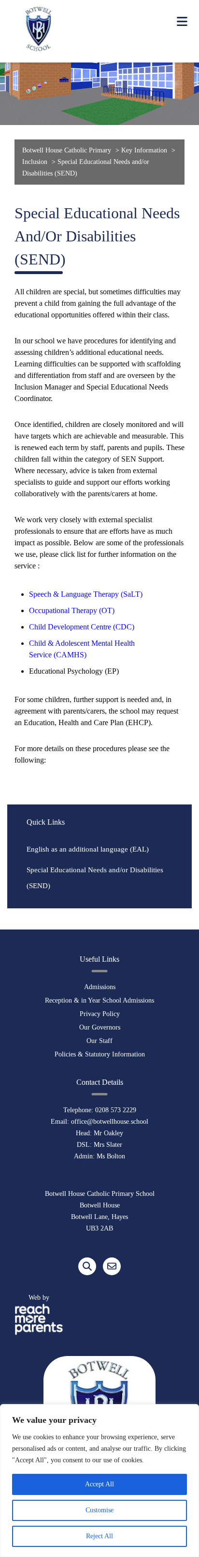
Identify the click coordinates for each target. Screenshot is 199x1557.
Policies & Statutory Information (100, 1054)
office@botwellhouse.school (109, 1121)
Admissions (99, 987)
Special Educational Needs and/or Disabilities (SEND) (95, 878)
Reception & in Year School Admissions (99, 1000)
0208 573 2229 (115, 1110)
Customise (99, 1510)
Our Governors (99, 1027)
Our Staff (99, 1040)
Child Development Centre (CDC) (81, 627)
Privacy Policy (100, 1013)
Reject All (99, 1536)
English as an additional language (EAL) (88, 849)
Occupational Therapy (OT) (71, 610)
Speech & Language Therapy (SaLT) (85, 594)
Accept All (99, 1484)
